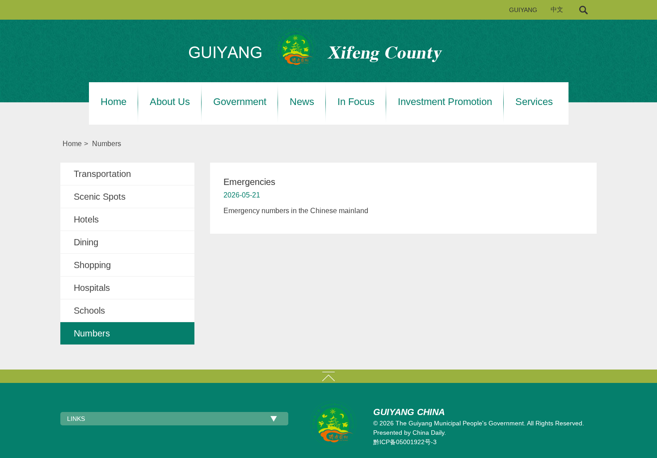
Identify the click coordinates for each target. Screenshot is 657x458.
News (302, 102)
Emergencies (249, 182)
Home (113, 102)
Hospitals (92, 288)
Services (534, 102)
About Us (170, 102)
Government (239, 102)
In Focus (356, 102)
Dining (86, 242)
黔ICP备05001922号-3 (405, 441)
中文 (557, 9)
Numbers (106, 143)
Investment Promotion (445, 102)
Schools (89, 310)
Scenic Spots (100, 197)
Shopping (92, 265)
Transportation (102, 174)
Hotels (86, 219)
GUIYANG (523, 9)
